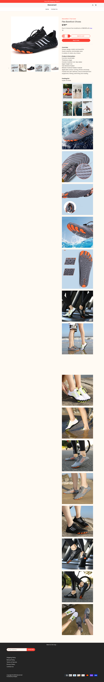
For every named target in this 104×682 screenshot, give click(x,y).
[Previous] (13, 40)
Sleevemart (52, 5)
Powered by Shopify (12, 676)
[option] (35, 40)
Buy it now (76, 40)
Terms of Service (12, 662)
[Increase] (69, 36)
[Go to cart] (96, 5)
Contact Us (10, 666)
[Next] (56, 40)
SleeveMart (65, 19)
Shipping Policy (11, 657)
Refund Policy (11, 660)
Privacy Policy (11, 664)
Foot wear (73, 19)
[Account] (92, 5)
